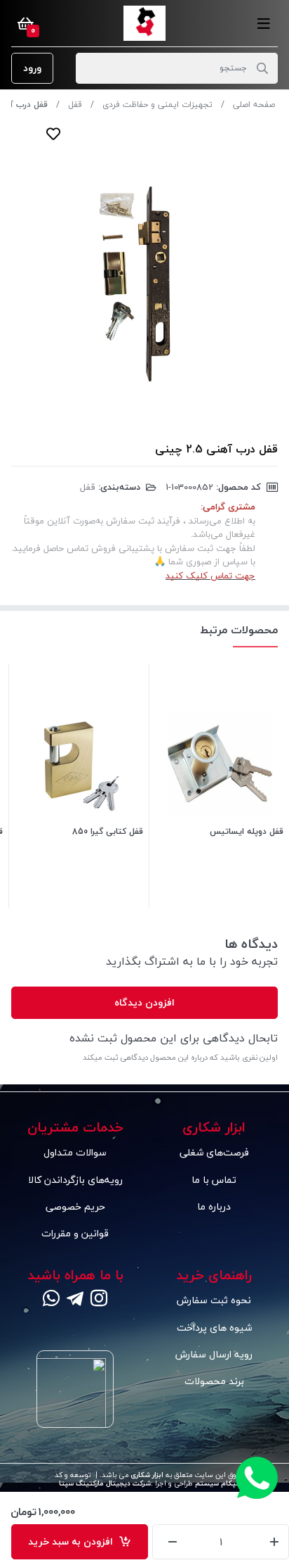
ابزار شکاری (145, 1475)
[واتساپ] (51, 1299)
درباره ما (214, 1206)
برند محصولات (214, 1381)
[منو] (264, 23)
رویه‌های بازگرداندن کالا (75, 1180)
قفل (75, 104)
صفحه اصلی (254, 104)
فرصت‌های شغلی (214, 1152)
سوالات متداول (75, 1152)
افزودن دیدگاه (144, 1002)
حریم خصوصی (75, 1206)
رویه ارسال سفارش (214, 1354)
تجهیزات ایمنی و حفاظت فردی (157, 104)
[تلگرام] (75, 1299)
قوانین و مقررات (75, 1233)
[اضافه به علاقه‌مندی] (53, 134)
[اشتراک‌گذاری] (81, 134)
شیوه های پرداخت (214, 1327)
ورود (32, 68)
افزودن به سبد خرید (73, 1541)
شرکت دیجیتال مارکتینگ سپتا (105, 1483)
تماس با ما (213, 1180)
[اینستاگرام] (98, 1299)
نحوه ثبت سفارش (214, 1300)
